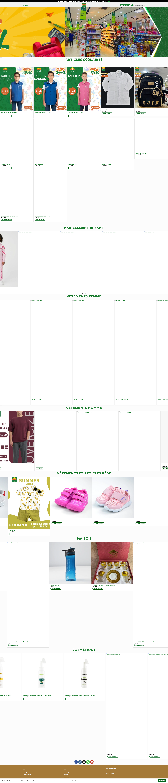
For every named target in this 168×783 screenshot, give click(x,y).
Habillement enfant (84, 228)
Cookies (66, 774)
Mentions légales (110, 773)
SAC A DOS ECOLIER (5, 164)
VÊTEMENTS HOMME (84, 408)
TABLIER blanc (105, 109)
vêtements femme (84, 296)
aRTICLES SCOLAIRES (84, 59)
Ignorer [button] (108, 1)
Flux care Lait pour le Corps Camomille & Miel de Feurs (146, 709)
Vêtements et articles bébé (84, 473)
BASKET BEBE (133, 519)
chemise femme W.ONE (38, 399)
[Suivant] (85, 64)
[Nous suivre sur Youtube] (92, 762)
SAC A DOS (138, 109)
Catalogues (26, 772)
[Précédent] (83, 64)
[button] (25, 5)
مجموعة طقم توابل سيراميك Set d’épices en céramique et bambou (127, 585)
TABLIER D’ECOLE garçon (141, 153)
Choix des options (6, 115)
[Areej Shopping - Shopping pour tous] (84, 4)
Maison (84, 538)
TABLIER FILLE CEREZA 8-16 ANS (75, 112)
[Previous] (5, 32)
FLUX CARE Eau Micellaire (13, 753)
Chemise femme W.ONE (80, 399)
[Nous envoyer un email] (84, 762)
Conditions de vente (111, 768)
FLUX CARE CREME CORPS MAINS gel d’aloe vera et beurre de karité (107, 753)
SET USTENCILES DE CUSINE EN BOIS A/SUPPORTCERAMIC (84, 585)
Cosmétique (84, 650)
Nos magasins (67, 772)
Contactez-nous (27, 774)
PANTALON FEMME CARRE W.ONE (124, 399)
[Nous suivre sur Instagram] (80, 762)
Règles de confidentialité (112, 771)
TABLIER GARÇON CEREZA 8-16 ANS (9, 112)
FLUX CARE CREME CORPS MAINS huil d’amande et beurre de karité (64, 753)
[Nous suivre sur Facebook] (76, 762)
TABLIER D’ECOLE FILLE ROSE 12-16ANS (10, 216)
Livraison (66, 777)
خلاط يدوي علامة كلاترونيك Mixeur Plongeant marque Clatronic (42, 585)
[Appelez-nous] (88, 762)
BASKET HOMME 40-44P (145, 465)
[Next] (163, 586)
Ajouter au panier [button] (141, 113)
